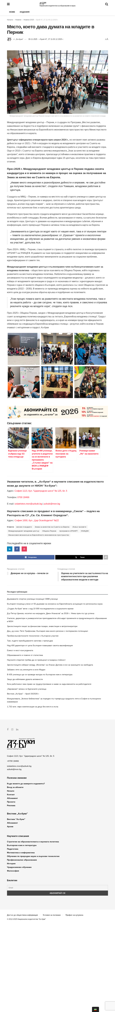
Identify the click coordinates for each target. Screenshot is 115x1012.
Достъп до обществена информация (22, 915)
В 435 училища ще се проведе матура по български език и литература (39, 674)
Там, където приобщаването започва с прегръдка (30, 641)
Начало (10, 20)
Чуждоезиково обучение (19, 867)
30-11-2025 (32, 39)
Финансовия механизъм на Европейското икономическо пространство (38, 535)
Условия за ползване (52, 915)
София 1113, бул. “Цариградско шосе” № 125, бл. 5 (40, 491)
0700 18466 (23, 497)
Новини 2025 (29, 20)
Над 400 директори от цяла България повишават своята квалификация (40, 645)
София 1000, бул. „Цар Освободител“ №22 (37, 520)
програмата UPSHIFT (68, 531)
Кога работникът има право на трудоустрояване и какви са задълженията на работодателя (49, 684)
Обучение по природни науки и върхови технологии (33, 856)
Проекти (11, 802)
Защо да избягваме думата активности (25, 679)
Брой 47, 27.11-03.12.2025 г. (47, 20)
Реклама (11, 805)
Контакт (11, 794)
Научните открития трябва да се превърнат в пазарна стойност (36, 660)
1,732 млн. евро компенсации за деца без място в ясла (32, 706)
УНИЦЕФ (85, 531)
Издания (24, 12)
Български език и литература (21, 845)
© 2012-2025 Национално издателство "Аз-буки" (26, 919)
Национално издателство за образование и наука (57, 6)
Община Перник (49, 531)
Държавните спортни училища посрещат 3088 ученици (32, 599)
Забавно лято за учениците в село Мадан (26, 669)
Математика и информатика (21, 852)
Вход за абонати (15, 787)
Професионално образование (22, 860)
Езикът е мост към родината (20, 650)
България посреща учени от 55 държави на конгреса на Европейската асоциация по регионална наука (55, 604)
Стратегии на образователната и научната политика (33, 842)
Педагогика (12, 849)
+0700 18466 (13, 761)
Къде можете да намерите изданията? (26, 783)
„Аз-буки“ (19, 39)
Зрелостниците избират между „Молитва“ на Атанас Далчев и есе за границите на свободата (50, 665)
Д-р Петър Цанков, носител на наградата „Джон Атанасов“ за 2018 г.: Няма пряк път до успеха (50, 613)
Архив (10, 826)
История (11, 863)
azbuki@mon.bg (52, 504)
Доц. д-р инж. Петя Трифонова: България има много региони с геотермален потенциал (47, 631)
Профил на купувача (74, 915)
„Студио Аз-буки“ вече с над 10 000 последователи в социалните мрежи (40, 608)
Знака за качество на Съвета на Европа (52, 527)
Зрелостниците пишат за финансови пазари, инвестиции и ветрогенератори (42, 626)
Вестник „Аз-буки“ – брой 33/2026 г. (23, 694)
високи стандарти (24, 527)
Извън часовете (79, 527)
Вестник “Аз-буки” (16, 819)
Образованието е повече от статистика (25, 655)
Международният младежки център (23, 531)
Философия (13, 871)
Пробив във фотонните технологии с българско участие (32, 636)
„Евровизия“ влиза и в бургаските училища (26, 689)
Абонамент (12, 798)
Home (12, 12)
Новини (18, 20)
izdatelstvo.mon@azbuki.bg (28, 504)
